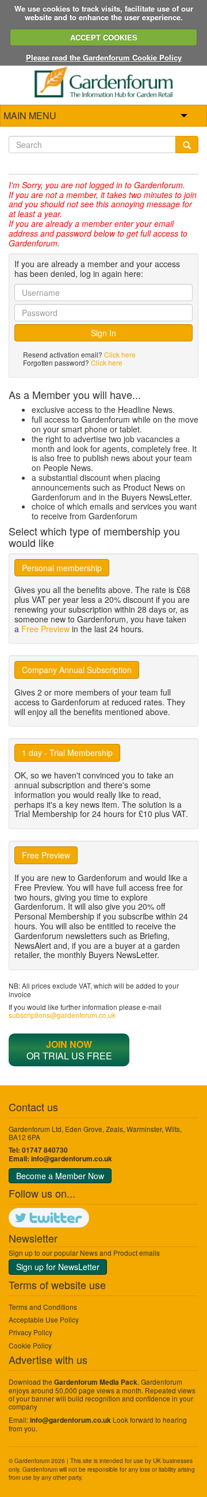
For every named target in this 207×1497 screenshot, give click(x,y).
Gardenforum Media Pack (95, 1382)
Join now (69, 1044)
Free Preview (45, 628)
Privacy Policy (30, 1332)
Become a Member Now (60, 1175)
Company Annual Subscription (77, 669)
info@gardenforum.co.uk (71, 1159)
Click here (120, 354)
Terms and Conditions (43, 1307)
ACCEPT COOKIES (103, 37)
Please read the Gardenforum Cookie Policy (104, 57)
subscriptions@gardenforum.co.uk (62, 1015)
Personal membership (62, 567)
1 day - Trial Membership (67, 752)
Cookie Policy (30, 1345)
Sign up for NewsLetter (57, 1266)
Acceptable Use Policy (44, 1319)
